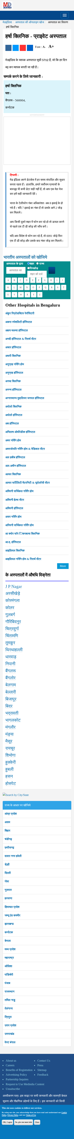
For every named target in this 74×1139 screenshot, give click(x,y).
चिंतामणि (11, 635)
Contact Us (43, 1060)
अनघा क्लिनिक (13, 381)
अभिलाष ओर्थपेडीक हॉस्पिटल (20, 431)
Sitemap (42, 1070)
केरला (8, 940)
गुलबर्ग (10, 614)
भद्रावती (11, 713)
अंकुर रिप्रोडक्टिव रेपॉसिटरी (19, 313)
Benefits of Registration (19, 1070)
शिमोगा (10, 755)
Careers (10, 1065)
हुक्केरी (10, 762)
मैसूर (8, 741)
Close (37, 1122)
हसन (9, 776)
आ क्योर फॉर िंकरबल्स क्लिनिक (22, 533)
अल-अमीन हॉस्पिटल (15, 465)
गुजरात (8, 889)
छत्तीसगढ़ (9, 847)
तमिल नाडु (10, 999)
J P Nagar (13, 586)
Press (40, 1065)
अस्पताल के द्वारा (14, 263)
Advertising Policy (16, 1074)
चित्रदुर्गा (12, 628)
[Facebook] (8, 48)
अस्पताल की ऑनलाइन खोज (29, 22)
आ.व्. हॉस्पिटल (13, 542)
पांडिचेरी (9, 974)
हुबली (9, 769)
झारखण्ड (9, 923)
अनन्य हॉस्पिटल (13, 389)
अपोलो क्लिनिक (13, 406)
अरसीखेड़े (12, 593)
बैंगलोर (10, 678)
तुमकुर (10, 642)
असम (7, 822)
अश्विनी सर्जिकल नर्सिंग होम (19, 491)
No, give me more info (23, 1122)
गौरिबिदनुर (13, 621)
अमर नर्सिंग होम (13, 440)
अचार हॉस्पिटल (13, 347)
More (63, 566)
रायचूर (10, 748)
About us (11, 1060)
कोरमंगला (12, 600)
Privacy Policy (12, 1115)
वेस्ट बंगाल (10, 1042)
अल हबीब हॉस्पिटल (15, 457)
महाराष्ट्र (9, 957)
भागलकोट (13, 720)
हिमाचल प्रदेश (12, 906)
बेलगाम (10, 685)
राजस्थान (9, 991)
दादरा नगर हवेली (13, 855)
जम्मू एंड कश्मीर (12, 915)
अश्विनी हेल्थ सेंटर (14, 499)
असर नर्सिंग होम (13, 516)
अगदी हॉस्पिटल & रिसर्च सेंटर (20, 338)
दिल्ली (8, 872)
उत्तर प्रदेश (10, 1025)
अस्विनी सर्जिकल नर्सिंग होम (19, 525)
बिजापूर (10, 699)
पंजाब (7, 983)
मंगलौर (10, 727)
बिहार (7, 830)
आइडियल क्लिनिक (15, 550)
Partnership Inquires (17, 1079)
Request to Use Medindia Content (25, 1084)
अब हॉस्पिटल (12, 423)
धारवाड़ (10, 656)
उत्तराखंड (9, 1033)
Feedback (42, 1074)
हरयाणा (8, 898)
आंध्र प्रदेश (11, 813)
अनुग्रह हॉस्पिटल (14, 372)
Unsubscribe (13, 1088)
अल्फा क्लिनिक (13, 474)
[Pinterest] (23, 48)
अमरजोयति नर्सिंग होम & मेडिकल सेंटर (25, 448)
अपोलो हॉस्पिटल (13, 415)
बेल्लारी (10, 692)
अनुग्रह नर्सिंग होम (14, 364)
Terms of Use (31, 1115)
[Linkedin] (30, 48)
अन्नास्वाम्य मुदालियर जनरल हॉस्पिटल (24, 398)
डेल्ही (7, 864)
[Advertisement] (31, 139)
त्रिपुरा (8, 1016)
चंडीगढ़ (8, 839)
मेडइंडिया (7, 22)
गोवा (7, 881)
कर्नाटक (9, 932)
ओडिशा (8, 966)
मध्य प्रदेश (10, 949)
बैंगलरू (10, 670)
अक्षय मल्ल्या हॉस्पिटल (16, 330)
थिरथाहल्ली (13, 649)
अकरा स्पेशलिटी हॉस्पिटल (18, 321)
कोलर (9, 607)
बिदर (8, 706)
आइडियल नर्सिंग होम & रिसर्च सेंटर (23, 559)
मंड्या (9, 734)
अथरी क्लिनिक (13, 355)
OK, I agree (7, 1122)
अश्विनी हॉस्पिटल (14, 508)
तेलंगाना (9, 1008)
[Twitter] (16, 48)
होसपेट (10, 783)
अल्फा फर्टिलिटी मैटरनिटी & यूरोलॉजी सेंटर (27, 482)
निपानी (10, 663)
